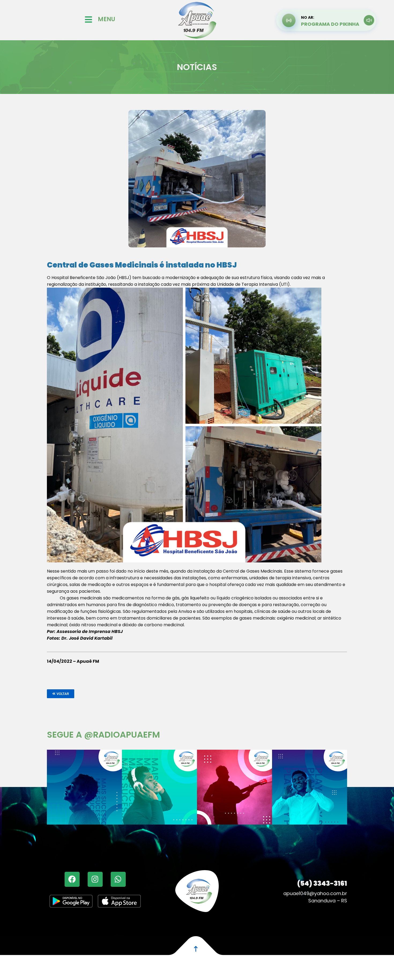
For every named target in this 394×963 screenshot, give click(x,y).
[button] (60, 693)
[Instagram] (95, 879)
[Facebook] (72, 879)
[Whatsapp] (118, 879)
